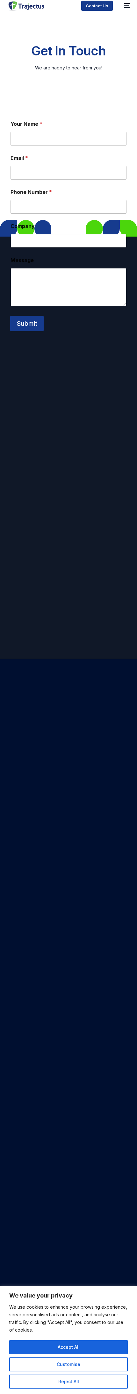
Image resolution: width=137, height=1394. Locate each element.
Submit (27, 323)
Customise (68, 1364)
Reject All (68, 1381)
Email (19, 158)
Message (22, 260)
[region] (68, 1340)
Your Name (26, 124)
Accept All (69, 1347)
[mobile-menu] (124, 5)
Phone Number (31, 192)
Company (23, 226)
